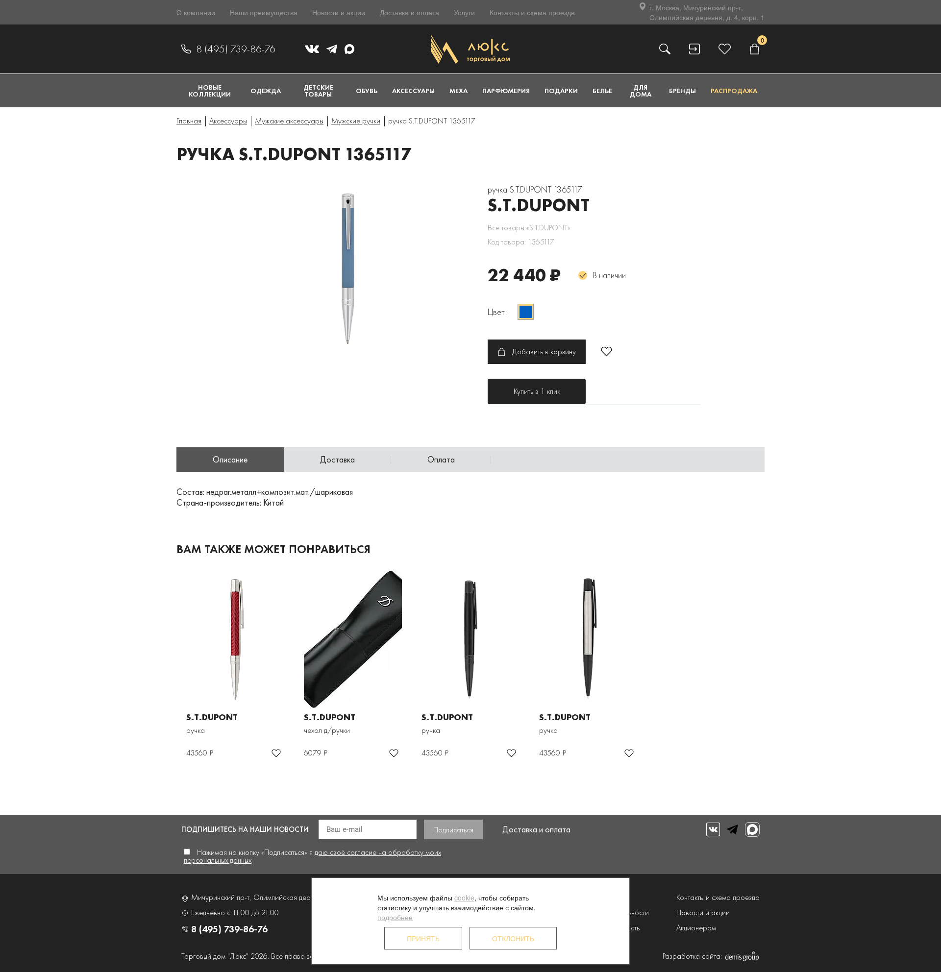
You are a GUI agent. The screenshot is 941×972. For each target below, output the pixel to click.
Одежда (265, 90)
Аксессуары (413, 90)
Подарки (561, 90)
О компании (195, 12)
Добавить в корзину (544, 351)
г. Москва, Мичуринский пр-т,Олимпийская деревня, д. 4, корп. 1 (707, 12)
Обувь (366, 90)
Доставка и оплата (409, 12)
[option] (348, 269)
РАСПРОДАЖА (734, 90)
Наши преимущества (263, 12)
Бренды (682, 90)
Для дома (640, 90)
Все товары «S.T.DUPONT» (529, 227)
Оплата (441, 459)
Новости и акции (338, 12)
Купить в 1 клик (537, 391)
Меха (458, 90)
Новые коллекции (210, 90)
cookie (464, 897)
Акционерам (696, 928)
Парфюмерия (506, 90)
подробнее (395, 917)
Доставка (337, 459)
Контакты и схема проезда (532, 12)
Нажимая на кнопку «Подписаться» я (312, 856)
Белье (602, 90)
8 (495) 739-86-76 (235, 49)
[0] (754, 49)
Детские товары (318, 90)
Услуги (464, 12)
